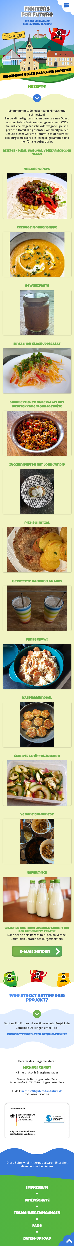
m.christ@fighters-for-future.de (41, 1091)
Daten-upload (37, 1239)
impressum (37, 1188)
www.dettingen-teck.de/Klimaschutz (37, 1034)
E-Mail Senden (35, 952)
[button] (8, 11)
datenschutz (37, 1201)
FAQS (37, 1226)
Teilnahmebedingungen (37, 1213)
